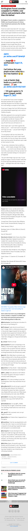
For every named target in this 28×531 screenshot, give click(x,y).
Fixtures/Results (20, 520)
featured (4, 456)
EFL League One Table (9, 518)
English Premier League (15, 455)
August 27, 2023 (10, 95)
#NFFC (6, 54)
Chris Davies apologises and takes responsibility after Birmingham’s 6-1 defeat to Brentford (17, 488)
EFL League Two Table (20, 518)
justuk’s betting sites (14, 526)
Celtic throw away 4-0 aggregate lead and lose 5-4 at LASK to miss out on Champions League (17, 495)
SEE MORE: (13, 309)
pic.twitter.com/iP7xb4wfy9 (14, 56)
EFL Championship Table (10, 520)
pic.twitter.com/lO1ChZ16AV (15, 87)
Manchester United (12, 456)
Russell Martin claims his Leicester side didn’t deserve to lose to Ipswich (16, 475)
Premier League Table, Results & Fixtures (14, 516)
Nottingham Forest (6, 458)
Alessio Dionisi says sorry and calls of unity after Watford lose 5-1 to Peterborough (16, 481)
